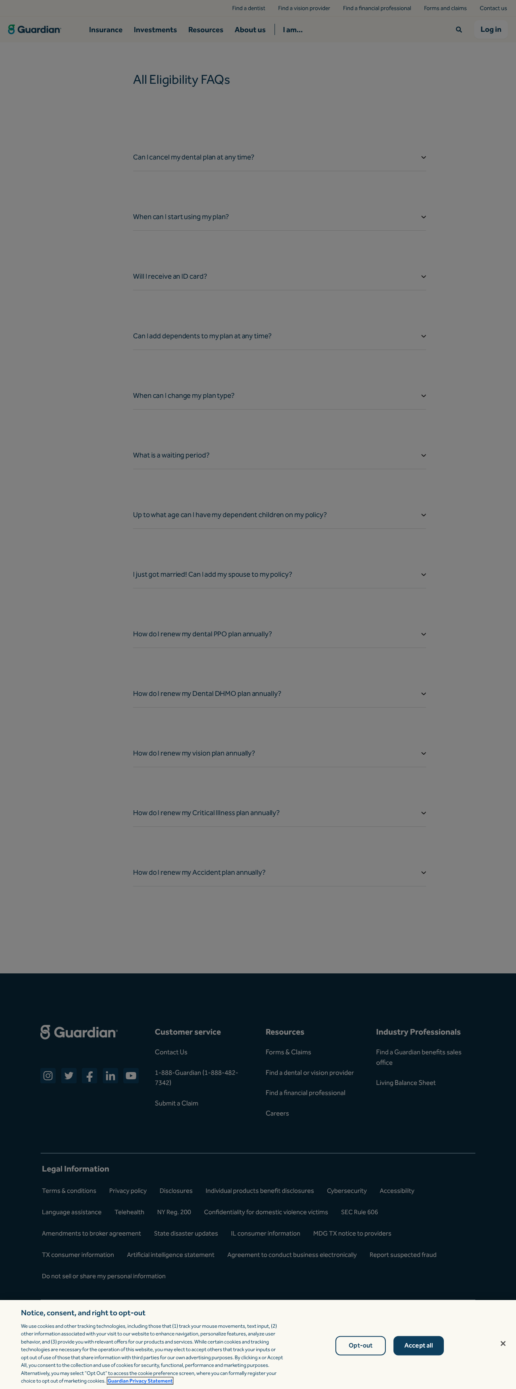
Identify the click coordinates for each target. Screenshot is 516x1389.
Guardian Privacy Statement (140, 1381)
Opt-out (360, 1346)
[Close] (503, 1343)
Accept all (418, 1346)
